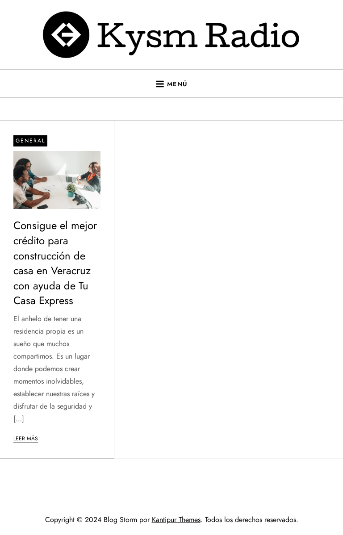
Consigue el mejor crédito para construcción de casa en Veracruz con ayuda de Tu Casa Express (55, 262)
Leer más (25, 439)
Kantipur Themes (176, 519)
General (30, 141)
